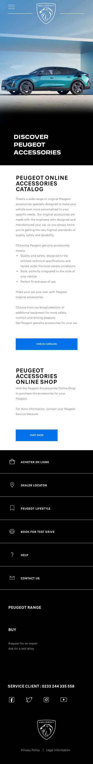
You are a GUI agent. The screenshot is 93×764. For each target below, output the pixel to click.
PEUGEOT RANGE (24, 607)
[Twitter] (29, 700)
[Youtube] (64, 700)
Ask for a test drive (21, 648)
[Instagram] (46, 700)
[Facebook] (12, 700)
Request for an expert (22, 643)
